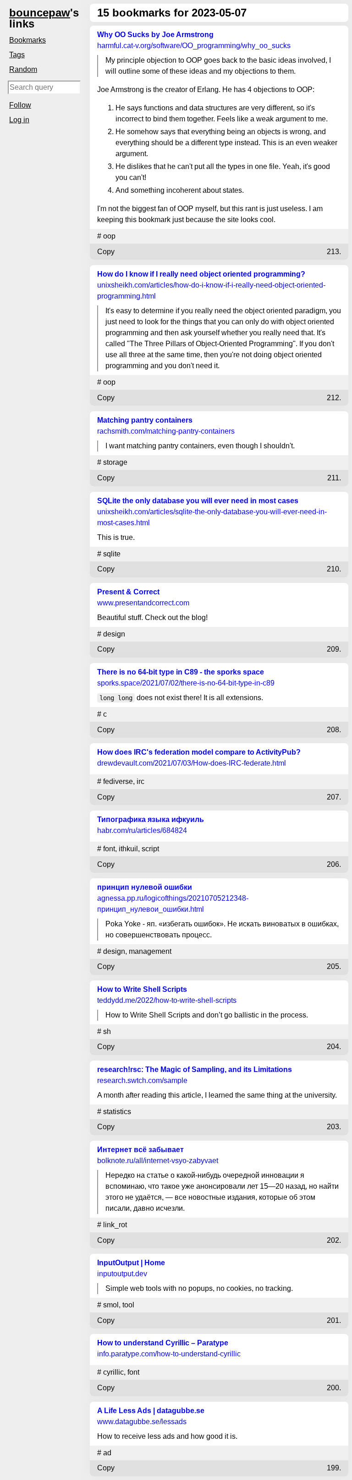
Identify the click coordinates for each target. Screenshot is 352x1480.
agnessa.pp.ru (172, 903)
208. (334, 730)
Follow (20, 105)
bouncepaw (39, 12)
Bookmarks (27, 40)
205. (334, 966)
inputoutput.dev (122, 1274)
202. (334, 1240)
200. (334, 1388)
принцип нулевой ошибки (144, 887)
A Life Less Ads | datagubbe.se (150, 1411)
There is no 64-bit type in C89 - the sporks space (180, 672)
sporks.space (186, 683)
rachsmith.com (166, 431)
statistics (117, 1111)
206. (334, 864)
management (150, 951)
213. (334, 252)
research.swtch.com (142, 1080)
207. (334, 797)
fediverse (118, 781)
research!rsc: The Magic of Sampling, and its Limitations (194, 1069)
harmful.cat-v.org (194, 45)
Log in (19, 120)
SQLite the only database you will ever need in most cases (197, 501)
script (150, 849)
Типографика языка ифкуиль (150, 819)
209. (334, 649)
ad (107, 1453)
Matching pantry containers (144, 420)
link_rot (115, 1225)
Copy (106, 252)
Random (23, 69)
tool (128, 1305)
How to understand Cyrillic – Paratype (162, 1343)
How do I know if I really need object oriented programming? (201, 274)
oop (109, 236)
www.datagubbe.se (142, 1422)
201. (334, 1320)
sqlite (112, 554)
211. (334, 478)
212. (334, 398)
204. (334, 1046)
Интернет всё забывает (140, 1150)
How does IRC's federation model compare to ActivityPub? (199, 752)
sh (107, 1031)
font (109, 849)
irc (140, 781)
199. (334, 1468)
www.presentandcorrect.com (143, 603)
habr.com (142, 830)
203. (334, 1127)
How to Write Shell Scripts (142, 989)
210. (334, 569)
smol (111, 1305)
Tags (17, 55)
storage (115, 462)
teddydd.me (166, 1000)
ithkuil (128, 849)
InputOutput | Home (131, 1263)
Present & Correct (128, 592)
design (114, 634)
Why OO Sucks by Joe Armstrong (155, 34)
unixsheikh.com (211, 290)
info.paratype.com (169, 1354)
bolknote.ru (157, 1160)
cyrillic (113, 1372)
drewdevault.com (191, 763)
